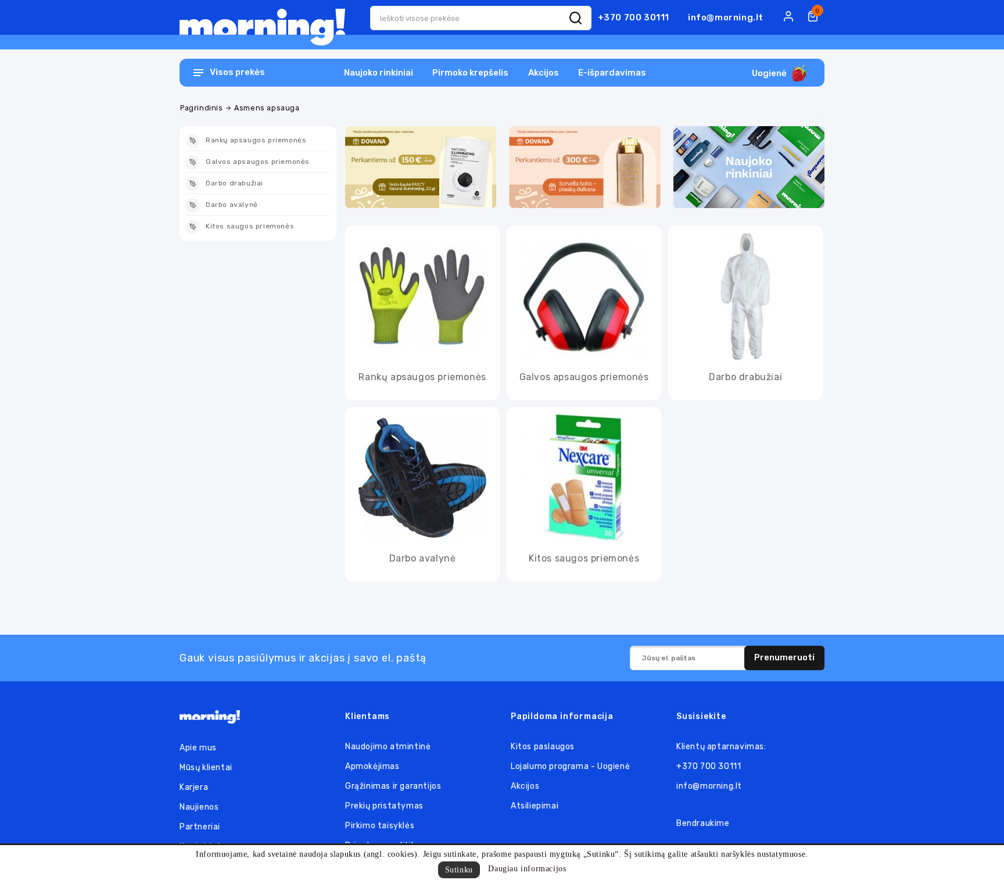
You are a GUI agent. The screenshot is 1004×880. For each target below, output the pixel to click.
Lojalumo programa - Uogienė (570, 766)
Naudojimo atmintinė (388, 747)
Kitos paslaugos (543, 747)
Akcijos (543, 72)
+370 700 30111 (633, 17)
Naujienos (199, 807)
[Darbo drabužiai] (745, 296)
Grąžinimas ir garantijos (393, 786)
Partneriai (200, 827)
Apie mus (198, 748)
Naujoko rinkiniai (378, 72)
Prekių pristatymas (384, 806)
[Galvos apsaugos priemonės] (584, 296)
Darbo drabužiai (745, 377)
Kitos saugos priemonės (584, 558)
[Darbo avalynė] (422, 478)
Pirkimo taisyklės (379, 826)
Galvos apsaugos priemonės (584, 377)
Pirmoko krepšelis (470, 72)
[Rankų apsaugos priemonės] (422, 296)
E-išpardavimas (612, 72)
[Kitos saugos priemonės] (584, 478)
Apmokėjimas (372, 766)
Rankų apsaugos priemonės (422, 377)
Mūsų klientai (206, 767)
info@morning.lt (725, 17)
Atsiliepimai (534, 806)
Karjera (194, 787)
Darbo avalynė (422, 558)
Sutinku (459, 869)
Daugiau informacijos (527, 868)
